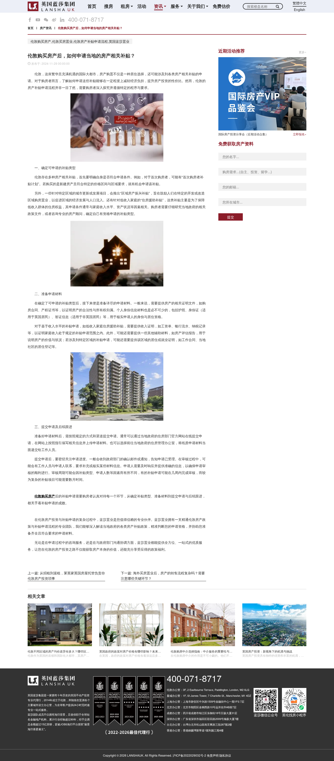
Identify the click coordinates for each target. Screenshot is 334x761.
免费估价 (221, 6)
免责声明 (213, 755)
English (299, 9)
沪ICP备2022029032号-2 (189, 755)
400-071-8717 (86, 19)
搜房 (108, 6)
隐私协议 (225, 755)
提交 (230, 216)
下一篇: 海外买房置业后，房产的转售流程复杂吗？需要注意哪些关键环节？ (163, 575)
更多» (302, 52)
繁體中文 (299, 2)
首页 (92, 6)
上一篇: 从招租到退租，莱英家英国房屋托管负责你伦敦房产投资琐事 (66, 575)
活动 (141, 6)
